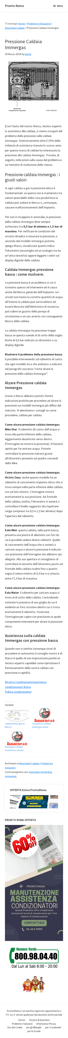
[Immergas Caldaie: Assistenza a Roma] (17, 738)
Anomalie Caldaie (29, 763)
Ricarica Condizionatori (19, 682)
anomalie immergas (40, 772)
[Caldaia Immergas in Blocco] (17, 715)
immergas (11, 776)
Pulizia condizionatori (18, 692)
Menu (60, 5)
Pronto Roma (14, 6)
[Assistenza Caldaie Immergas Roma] (44, 715)
